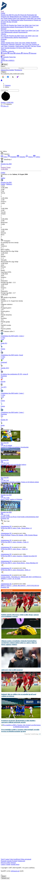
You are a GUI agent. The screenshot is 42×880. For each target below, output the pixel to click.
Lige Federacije (21, 18)
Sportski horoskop (10, 48)
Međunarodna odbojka (11, 37)
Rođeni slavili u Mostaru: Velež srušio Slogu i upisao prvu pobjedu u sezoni (20, 615)
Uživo (5, 106)
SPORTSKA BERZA (7, 60)
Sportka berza (15, 864)
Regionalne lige (32, 15)
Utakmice (8, 85)
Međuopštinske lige (16, 16)
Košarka (18, 53)
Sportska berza (10, 42)
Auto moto (22, 42)
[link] (21, 192)
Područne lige (5, 16)
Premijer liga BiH (6, 15)
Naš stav (33, 46)
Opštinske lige (26, 16)
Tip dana (28, 48)
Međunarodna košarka (8, 27)
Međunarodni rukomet (11, 32)
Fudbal (4, 53)
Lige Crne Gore (6, 20)
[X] (13, 77)
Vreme (8, 167)
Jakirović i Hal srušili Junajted (12, 670)
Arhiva (4, 151)
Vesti (2, 11)
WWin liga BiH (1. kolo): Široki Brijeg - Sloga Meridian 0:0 (19, 563)
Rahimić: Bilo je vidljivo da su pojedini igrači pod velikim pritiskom (18, 695)
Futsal (14, 18)
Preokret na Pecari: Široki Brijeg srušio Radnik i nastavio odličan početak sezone (18, 721)
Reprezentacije (28, 20)
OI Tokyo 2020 (21, 48)
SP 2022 (9, 22)
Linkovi (3, 864)
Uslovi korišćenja (14, 859)
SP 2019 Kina (28, 27)
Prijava (5, 64)
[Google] (3, 77)
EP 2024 (3, 22)
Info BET (28, 46)
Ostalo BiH (29, 18)
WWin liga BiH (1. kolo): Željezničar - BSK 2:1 (15, 570)
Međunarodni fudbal (17, 20)
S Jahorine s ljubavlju (7, 51)
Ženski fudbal (7, 18)
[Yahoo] (17, 77)
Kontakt (14, 861)
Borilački (33, 42)
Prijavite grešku (5, 862)
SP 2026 (14, 22)
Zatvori (3, 876)
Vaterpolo (12, 44)
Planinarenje (4, 44)
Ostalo (19, 25)
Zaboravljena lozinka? (7, 70)
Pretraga (13, 862)
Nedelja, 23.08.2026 (7, 102)
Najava (30, 157)
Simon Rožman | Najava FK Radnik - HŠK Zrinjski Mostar (19, 535)
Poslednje (13, 157)
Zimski (3, 42)
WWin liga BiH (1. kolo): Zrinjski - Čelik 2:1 (15, 542)
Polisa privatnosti (26, 859)
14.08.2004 (4, 169)
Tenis (16, 42)
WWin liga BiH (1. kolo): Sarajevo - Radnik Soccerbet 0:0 (19, 556)
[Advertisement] (21, 129)
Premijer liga (13, 25)
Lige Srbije (37, 18)
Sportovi (3, 167)
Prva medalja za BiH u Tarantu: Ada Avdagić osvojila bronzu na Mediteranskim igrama (20, 730)
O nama (6, 859)
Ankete (8, 864)
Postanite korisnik (6, 861)
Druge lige (23, 15)
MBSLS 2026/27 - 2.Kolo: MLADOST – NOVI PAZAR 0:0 (20, 585)
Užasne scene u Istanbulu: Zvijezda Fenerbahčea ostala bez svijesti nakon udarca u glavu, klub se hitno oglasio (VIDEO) (19, 642)
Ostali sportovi (19, 46)
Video (6, 46)
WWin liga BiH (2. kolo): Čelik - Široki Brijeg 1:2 (16, 528)
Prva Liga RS (5, 30)
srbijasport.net (15, 871)
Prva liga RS (16, 15)
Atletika (27, 42)
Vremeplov (11, 46)
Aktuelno (22, 157)
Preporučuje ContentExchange (31, 734)
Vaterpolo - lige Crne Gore (23, 44)
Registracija (18, 70)
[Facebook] (8, 77)
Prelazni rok (37, 20)
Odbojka (26, 53)
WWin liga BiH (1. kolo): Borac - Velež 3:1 (14, 549)
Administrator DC (6, 526)
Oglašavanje (21, 861)
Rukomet (33, 53)
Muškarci (9, 184)
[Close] (1, 874)
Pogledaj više (5, 518)
